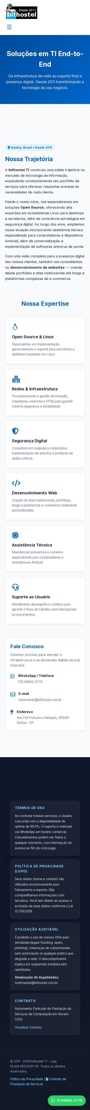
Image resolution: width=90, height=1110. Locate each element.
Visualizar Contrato (28, 1027)
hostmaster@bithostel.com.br (40, 700)
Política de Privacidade (26, 1079)
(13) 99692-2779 (30, 682)
